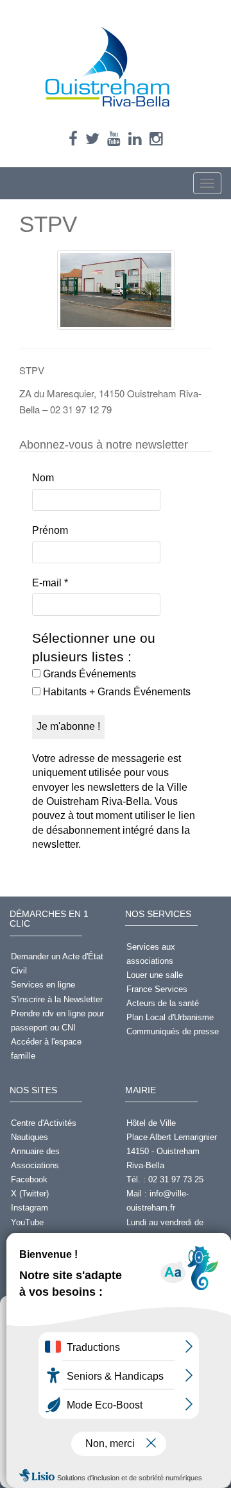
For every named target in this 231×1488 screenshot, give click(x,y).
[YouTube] (114, 138)
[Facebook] (73, 138)
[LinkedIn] (135, 138)
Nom (43, 477)
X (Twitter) (30, 1193)
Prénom (50, 530)
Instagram (29, 1207)
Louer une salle (154, 975)
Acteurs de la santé (162, 1003)
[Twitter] (92, 138)
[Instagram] (156, 138)
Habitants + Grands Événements (115, 691)
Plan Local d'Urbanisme (170, 1017)
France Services (156, 989)
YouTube (27, 1222)
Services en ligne (43, 984)
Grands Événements (88, 673)
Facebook (29, 1179)
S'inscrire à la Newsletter (57, 999)
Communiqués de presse (172, 1031)
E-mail (50, 582)
